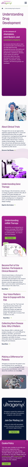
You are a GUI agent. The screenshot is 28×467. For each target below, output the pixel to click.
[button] (14, 382)
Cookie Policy (6, 456)
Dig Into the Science (8, 205)
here (20, 371)
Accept (6, 464)
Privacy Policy (18, 456)
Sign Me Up (15, 432)
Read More (6, 289)
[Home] (2, 8)
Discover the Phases (8, 150)
